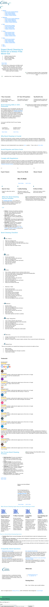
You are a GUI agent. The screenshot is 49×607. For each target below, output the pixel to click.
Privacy (17, 590)
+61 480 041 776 (32, 575)
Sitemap (14, 590)
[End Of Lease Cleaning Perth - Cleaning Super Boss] (4, 5)
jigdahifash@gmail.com (33, 574)
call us (25, 145)
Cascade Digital (39, 590)
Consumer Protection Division (7, 164)
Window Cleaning (13, 228)
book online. (40, 145)
